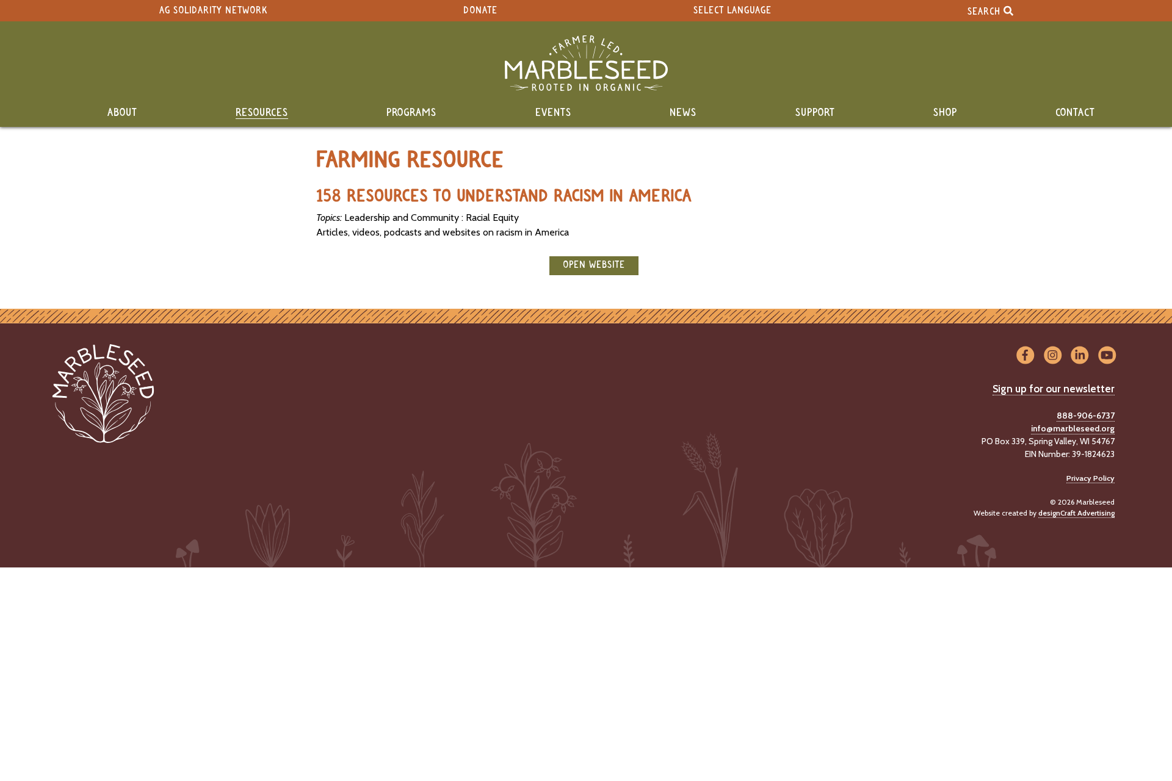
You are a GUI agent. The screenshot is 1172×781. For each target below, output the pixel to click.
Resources (262, 112)
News (683, 112)
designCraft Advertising (1076, 512)
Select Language (732, 10)
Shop (945, 112)
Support (815, 112)
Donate (480, 10)
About (122, 112)
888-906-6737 (1086, 415)
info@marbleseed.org (1073, 428)
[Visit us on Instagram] (1053, 355)
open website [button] (594, 265)
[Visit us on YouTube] (1107, 355)
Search (986, 11)
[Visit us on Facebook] (1025, 355)
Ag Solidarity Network (213, 10)
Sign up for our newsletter (1054, 389)
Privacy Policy (1090, 478)
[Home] (586, 63)
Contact (1075, 112)
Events (553, 112)
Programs (411, 112)
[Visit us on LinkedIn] (1080, 355)
